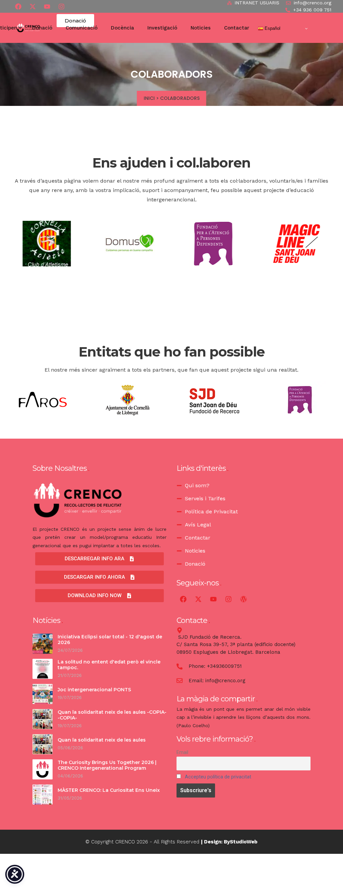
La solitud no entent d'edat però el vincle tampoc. (109, 665)
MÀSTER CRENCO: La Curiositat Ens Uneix (109, 790)
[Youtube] (47, 6)
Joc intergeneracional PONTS (95, 690)
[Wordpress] (243, 599)
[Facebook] (18, 6)
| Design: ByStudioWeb (229, 842)
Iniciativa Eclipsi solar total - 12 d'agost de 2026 (110, 640)
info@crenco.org (225, 681)
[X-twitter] (32, 6)
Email (182, 752)
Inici (149, 98)
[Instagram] (228, 599)
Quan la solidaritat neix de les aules (102, 740)
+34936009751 (224, 666)
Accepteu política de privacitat (218, 777)
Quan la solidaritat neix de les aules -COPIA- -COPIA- (112, 715)
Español (271, 28)
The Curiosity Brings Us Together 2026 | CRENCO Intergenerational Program (107, 765)
